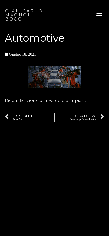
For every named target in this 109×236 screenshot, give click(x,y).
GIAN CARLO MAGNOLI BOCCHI (24, 15)
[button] (99, 15)
